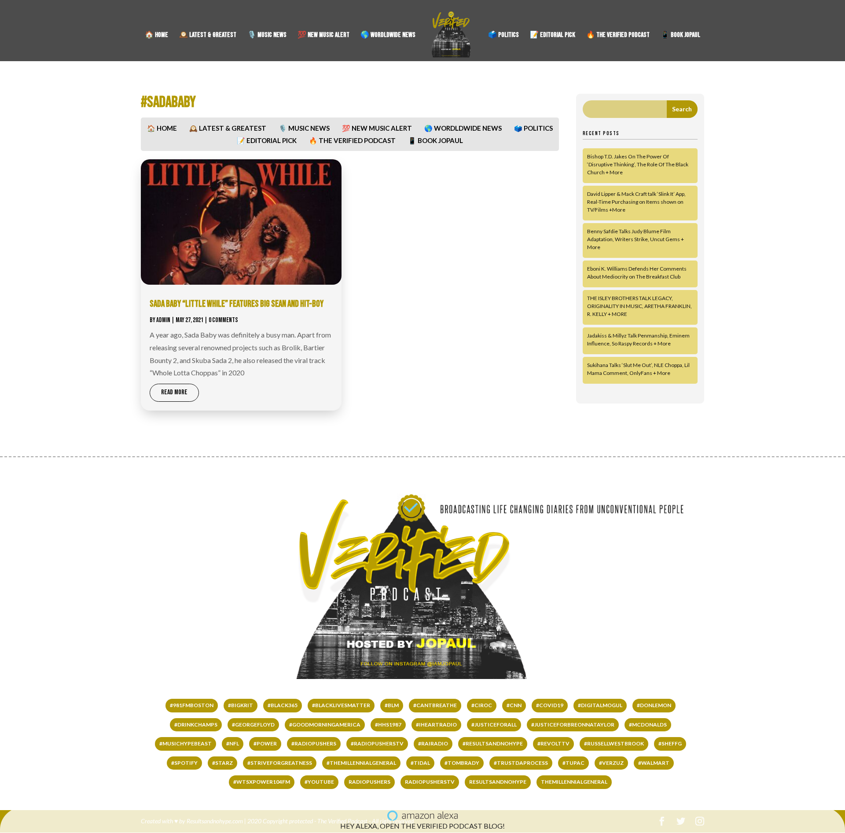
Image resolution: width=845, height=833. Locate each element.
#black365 (283, 705)
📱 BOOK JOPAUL (680, 35)
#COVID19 (549, 705)
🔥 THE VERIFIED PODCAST (618, 35)
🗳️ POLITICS (503, 35)
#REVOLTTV (553, 743)
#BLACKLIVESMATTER (341, 705)
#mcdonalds (648, 724)
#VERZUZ (611, 763)
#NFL (232, 743)
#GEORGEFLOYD (253, 724)
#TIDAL (420, 763)
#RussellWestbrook (614, 743)
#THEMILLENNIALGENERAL (361, 763)
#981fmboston (191, 705)
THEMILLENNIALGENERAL (574, 781)
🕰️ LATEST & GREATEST (207, 35)
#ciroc (481, 705)
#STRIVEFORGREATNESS (279, 763)
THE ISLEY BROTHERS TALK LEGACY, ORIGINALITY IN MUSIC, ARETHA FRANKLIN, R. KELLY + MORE (639, 306)
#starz (222, 763)
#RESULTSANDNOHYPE (493, 743)
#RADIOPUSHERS (313, 743)
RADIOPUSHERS (369, 781)
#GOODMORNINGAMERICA (324, 724)
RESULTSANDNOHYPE (497, 781)
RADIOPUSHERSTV (430, 781)
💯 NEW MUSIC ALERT (323, 35)
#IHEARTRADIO (436, 724)
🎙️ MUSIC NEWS (267, 35)
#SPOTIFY (184, 763)
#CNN (514, 705)
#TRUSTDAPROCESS (521, 763)
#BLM (392, 705)
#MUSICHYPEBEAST (185, 743)
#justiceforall (494, 724)
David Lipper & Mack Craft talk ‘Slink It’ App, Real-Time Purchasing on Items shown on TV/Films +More (636, 202)
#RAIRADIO (433, 743)
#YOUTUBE (319, 781)
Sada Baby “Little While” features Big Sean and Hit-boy (236, 303)
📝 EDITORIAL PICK (552, 35)
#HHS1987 (388, 724)
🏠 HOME (156, 35)
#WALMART (653, 763)
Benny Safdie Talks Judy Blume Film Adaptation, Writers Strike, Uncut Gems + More (635, 239)
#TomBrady (462, 763)
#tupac (573, 763)
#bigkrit (240, 705)
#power (265, 743)
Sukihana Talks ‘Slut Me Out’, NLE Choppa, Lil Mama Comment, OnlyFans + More (638, 369)
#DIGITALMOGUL (600, 705)
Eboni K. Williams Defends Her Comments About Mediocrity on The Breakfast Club (637, 272)
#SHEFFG (670, 743)
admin (163, 320)
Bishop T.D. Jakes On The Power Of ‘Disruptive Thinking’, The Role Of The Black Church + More (637, 164)
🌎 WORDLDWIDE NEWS (387, 35)
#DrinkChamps (195, 724)
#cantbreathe (435, 705)
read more (174, 392)
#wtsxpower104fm (261, 781)
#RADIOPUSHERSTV (377, 743)
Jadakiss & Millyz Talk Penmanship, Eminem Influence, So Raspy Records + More (638, 339)
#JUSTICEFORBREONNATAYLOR (572, 724)
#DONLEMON (654, 705)
